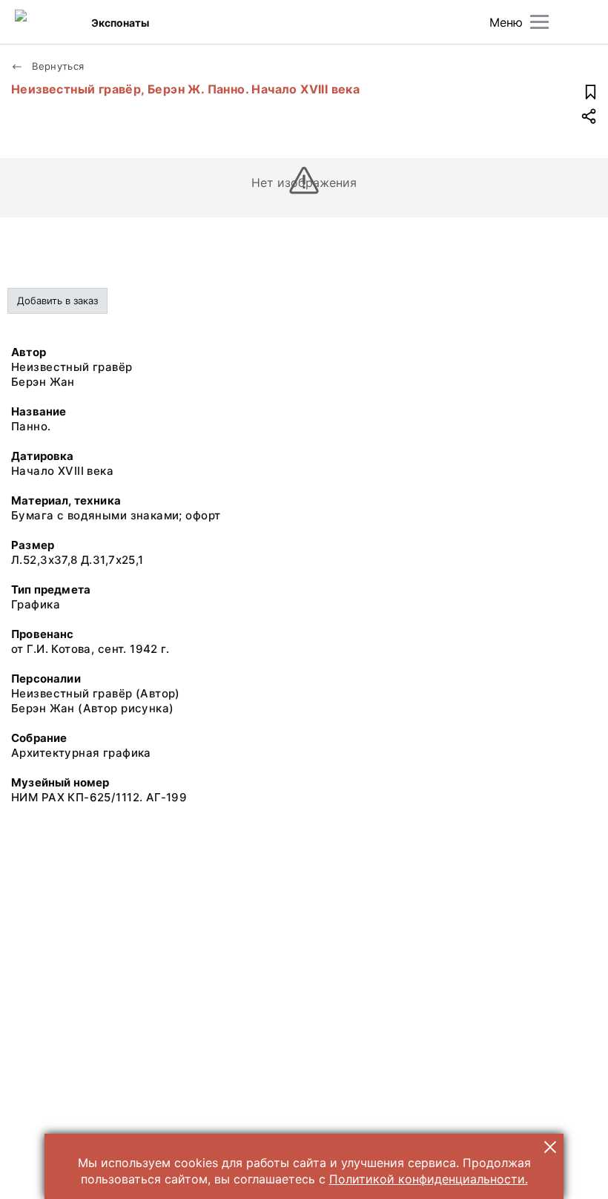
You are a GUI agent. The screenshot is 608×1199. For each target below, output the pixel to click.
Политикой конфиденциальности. (428, 1179)
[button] (550, 1147)
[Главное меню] (539, 21)
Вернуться (57, 66)
